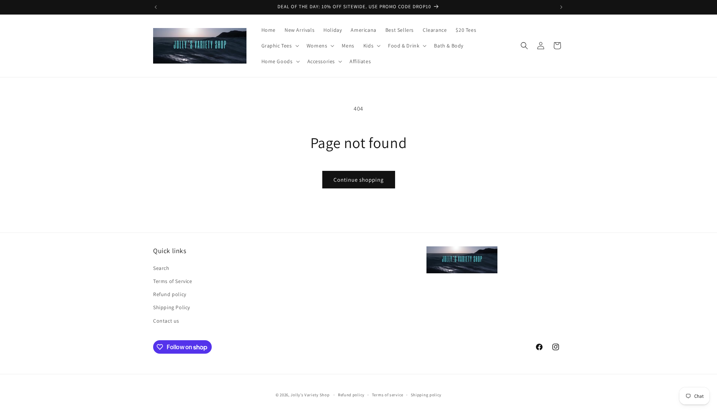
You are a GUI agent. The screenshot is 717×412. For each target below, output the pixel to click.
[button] (279, 45)
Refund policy (169, 294)
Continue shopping (358, 179)
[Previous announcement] (156, 7)
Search (161, 268)
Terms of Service (172, 281)
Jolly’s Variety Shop (310, 394)
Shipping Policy (171, 307)
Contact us (166, 320)
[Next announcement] (561, 7)
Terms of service (387, 394)
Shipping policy (426, 394)
